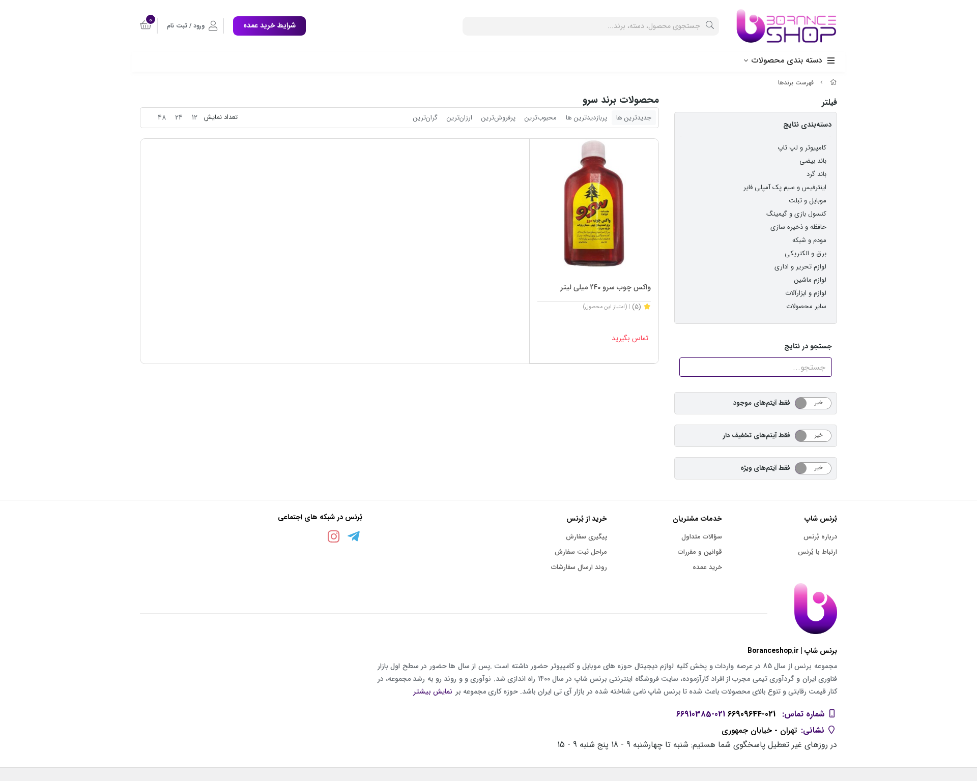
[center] (710, 26)
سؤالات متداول (701, 536)
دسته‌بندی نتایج (807, 124)
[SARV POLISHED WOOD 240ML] (594, 203)
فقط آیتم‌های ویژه (765, 468)
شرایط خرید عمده (269, 25)
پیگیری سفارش (586, 536)
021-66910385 (700, 714)
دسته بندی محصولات (787, 60)
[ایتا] (314, 538)
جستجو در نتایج (808, 346)
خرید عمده (707, 567)
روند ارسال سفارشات (579, 567)
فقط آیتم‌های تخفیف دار (756, 435)
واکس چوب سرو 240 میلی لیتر (605, 287)
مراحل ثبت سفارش (581, 552)
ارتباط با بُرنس (817, 552)
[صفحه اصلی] (833, 82)
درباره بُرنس (820, 536)
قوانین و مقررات (700, 552)
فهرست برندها (796, 82)
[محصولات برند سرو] (488, 608)
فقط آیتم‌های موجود (761, 403)
